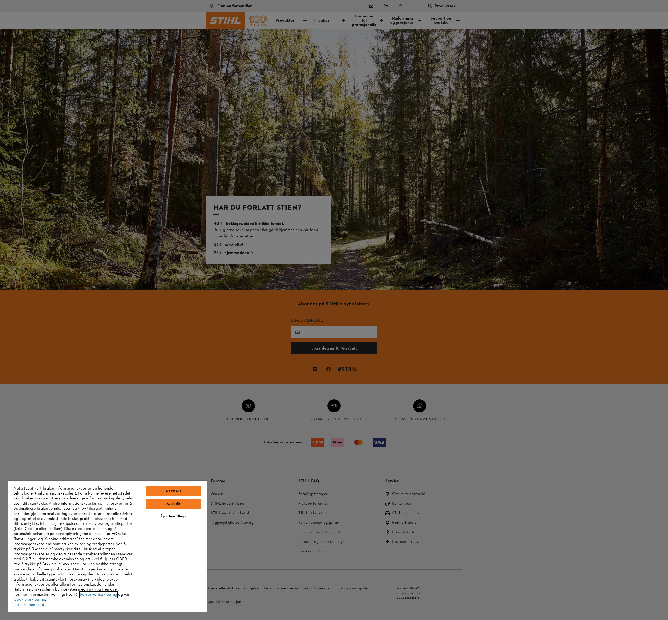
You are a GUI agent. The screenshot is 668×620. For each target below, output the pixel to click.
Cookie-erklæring (29, 600)
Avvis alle (173, 504)
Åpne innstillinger (173, 516)
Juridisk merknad (29, 605)
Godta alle (173, 491)
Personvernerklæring (98, 595)
